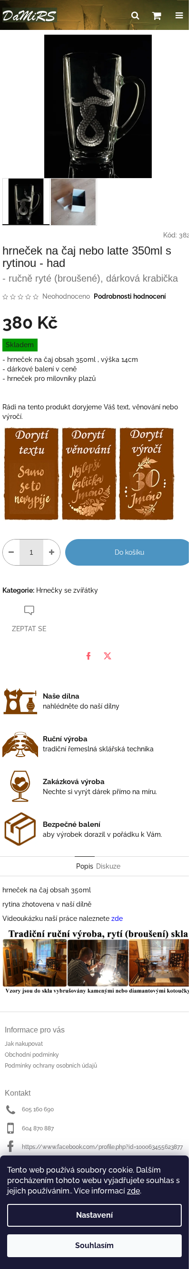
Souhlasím (94, 1245)
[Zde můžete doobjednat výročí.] (146, 473)
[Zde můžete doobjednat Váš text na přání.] (31, 473)
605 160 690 (38, 1109)
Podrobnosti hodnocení (130, 296)
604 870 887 (38, 1128)
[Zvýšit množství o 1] (51, 552)
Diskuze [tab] (108, 866)
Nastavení (94, 1215)
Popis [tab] (84, 866)
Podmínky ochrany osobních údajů (51, 1065)
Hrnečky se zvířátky (67, 590)
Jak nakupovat (24, 1044)
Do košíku (129, 552)
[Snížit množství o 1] (11, 552)
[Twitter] (107, 655)
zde (133, 1190)
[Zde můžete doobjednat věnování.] (89, 473)
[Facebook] (88, 655)
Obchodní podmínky (32, 1054)
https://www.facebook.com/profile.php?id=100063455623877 (102, 1147)
